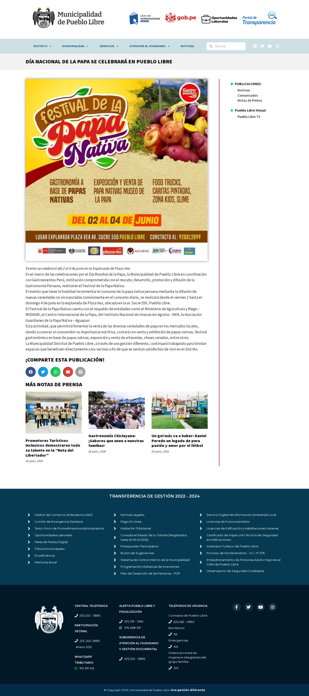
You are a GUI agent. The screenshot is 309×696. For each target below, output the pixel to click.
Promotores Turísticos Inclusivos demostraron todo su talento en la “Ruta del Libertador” (53, 448)
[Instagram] (273, 607)
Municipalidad (73, 46)
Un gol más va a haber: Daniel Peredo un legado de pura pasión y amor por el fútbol (179, 440)
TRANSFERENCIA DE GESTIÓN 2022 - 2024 (154, 496)
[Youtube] (261, 607)
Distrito (40, 46)
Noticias (187, 46)
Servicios (107, 46)
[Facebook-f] (237, 607)
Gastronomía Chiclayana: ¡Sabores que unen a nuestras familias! (116, 440)
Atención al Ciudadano (147, 46)
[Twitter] (249, 607)
